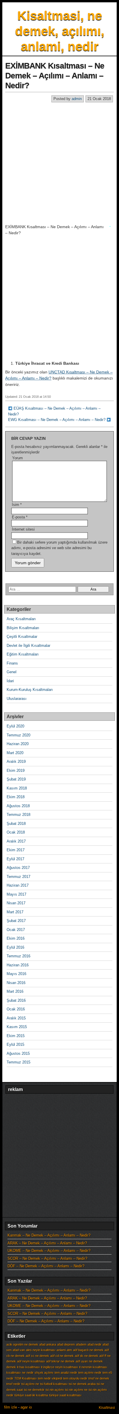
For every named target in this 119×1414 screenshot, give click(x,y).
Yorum (17, 458)
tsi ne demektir (34, 1389)
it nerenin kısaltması (93, 1367)
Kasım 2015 (17, 1027)
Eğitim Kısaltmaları (23, 654)
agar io (26, 1407)
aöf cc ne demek (37, 1355)
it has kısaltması (28, 1367)
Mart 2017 (15, 912)
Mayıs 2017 (16, 894)
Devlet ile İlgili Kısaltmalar (28, 645)
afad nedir (94, 1344)
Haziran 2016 (18, 965)
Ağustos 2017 (18, 867)
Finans (12, 663)
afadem (81, 1344)
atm (69, 1350)
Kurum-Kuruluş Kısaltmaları (30, 689)
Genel (11, 672)
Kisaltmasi (107, 1408)
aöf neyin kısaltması (31, 1361)
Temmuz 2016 (18, 956)
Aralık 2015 (16, 1018)
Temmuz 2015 (18, 1062)
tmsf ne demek (98, 1378)
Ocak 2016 (16, 1009)
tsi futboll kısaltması (54, 1384)
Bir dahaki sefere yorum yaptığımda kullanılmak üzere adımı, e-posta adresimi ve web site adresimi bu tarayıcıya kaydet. (59, 548)
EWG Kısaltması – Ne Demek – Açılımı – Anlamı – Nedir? (56, 420)
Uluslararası (17, 698)
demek (11, 1367)
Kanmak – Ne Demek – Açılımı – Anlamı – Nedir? (49, 1235)
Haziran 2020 (18, 744)
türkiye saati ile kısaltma (31, 1395)
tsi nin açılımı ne (76, 1389)
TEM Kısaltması (25, 1378)
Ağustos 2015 (18, 1053)
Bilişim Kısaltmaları (23, 628)
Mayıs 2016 (16, 974)
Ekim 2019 (16, 770)
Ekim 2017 (16, 850)
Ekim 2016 (16, 938)
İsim (17, 504)
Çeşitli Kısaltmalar (22, 636)
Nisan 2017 (16, 903)
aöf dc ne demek (86, 1355)
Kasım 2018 (17, 788)
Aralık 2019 (16, 761)
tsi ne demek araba (82, 1384)
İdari (10, 681)
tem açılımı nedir (89, 1372)
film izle (10, 1407)
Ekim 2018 (16, 797)
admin (77, 99)
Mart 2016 (15, 991)
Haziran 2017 (18, 885)
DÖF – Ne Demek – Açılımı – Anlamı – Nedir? (46, 1266)
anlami (61, 1350)
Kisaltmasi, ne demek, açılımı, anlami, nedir (59, 30)
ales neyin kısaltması (40, 1350)
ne (23, 1372)
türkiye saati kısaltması (65, 1395)
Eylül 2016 (15, 947)
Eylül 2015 (15, 1044)
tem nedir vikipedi (50, 1378)
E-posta (19, 517)
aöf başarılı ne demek (88, 1350)
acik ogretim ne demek (22, 1344)
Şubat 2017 (16, 921)
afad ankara (47, 1344)
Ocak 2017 (16, 929)
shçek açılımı (44, 1372)
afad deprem (66, 1344)
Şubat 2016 (16, 1000)
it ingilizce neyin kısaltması (59, 1367)
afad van (19, 1350)
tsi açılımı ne (30, 1384)
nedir (30, 1372)
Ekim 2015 (16, 1036)
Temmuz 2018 (18, 814)
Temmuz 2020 (18, 735)
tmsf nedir (13, 1384)
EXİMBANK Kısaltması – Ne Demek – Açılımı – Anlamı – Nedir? (54, 75)
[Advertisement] (59, 163)
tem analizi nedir (66, 1372)
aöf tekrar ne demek (60, 1361)
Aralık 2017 (16, 841)
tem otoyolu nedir (75, 1378)
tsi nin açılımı (55, 1389)
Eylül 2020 (15, 726)
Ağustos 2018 (18, 806)
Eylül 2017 (15, 859)
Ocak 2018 (16, 832)
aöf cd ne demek (62, 1355)
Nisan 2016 (16, 983)
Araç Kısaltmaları (21, 619)
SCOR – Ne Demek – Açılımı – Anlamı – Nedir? (47, 1258)
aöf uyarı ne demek (89, 1361)
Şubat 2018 (16, 823)
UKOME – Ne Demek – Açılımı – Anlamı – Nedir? (49, 1250)
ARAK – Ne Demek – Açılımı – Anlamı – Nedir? (47, 1243)
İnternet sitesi (23, 529)
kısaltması (13, 1372)
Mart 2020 (15, 753)
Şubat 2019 (16, 779)
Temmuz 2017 (18, 876)
